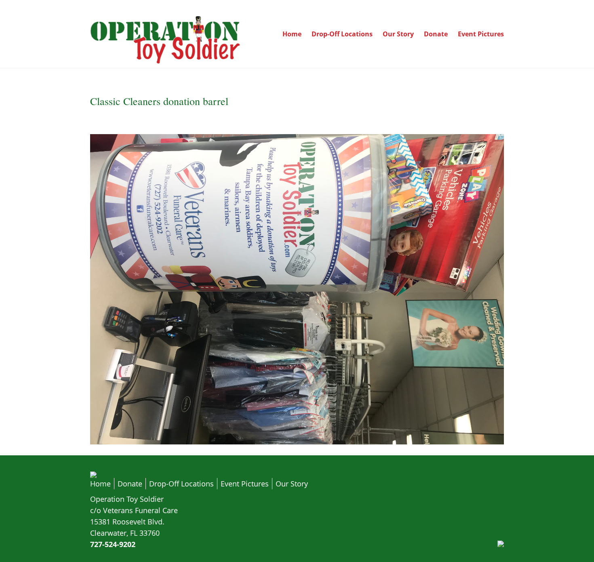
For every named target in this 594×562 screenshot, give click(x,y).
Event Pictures (481, 33)
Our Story (398, 33)
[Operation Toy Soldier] (166, 62)
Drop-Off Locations (342, 33)
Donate (436, 33)
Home (291, 33)
